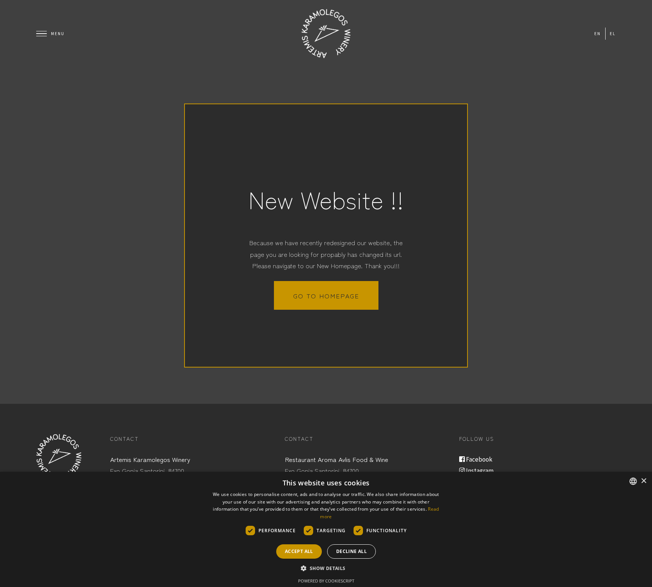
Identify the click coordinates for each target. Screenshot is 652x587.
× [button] (643, 481)
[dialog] (326, 529)
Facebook (478, 459)
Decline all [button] (351, 551)
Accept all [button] (299, 551)
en (597, 33)
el (613, 33)
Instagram (479, 471)
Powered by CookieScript (326, 581)
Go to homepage (326, 295)
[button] (325, 568)
